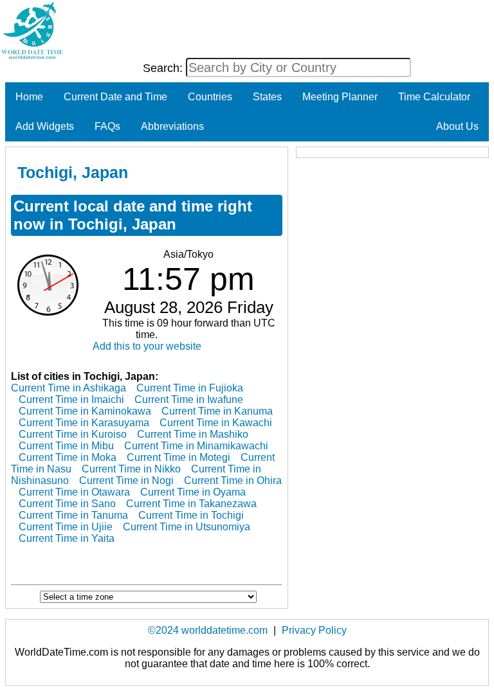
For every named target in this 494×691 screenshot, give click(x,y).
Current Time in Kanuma (217, 411)
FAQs (107, 126)
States (267, 96)
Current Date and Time (115, 96)
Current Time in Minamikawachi (196, 445)
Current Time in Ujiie (66, 526)
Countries (210, 96)
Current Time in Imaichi (71, 399)
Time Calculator (434, 96)
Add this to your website (147, 346)
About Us (457, 126)
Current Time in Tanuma (73, 515)
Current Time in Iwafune (188, 399)
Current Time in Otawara (74, 492)
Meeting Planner (340, 96)
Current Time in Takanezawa (191, 503)
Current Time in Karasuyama (84, 422)
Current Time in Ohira (233, 480)
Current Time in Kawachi (216, 422)
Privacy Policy (314, 630)
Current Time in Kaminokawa (85, 411)
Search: (164, 68)
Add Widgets (44, 126)
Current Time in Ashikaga (68, 387)
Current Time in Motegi (178, 457)
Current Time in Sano (67, 503)
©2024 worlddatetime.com (208, 630)
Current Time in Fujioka (189, 387)
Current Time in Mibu (66, 445)
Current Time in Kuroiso (73, 434)
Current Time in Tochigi (191, 515)
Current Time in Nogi (126, 480)
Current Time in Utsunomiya (186, 526)
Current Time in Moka (67, 457)
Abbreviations (172, 126)
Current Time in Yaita (66, 538)
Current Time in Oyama (193, 492)
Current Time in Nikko (131, 468)
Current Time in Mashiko (192, 434)
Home (29, 96)
